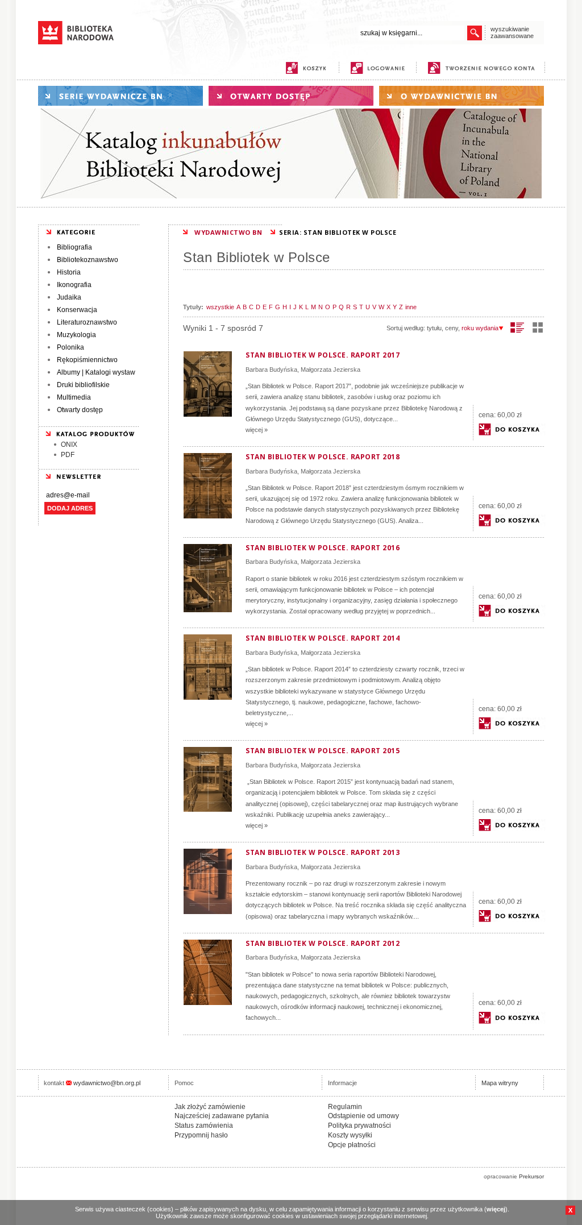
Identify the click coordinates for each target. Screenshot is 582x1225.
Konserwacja (77, 310)
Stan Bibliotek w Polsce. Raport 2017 (323, 355)
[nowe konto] (483, 68)
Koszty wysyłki (350, 1135)
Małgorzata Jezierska (330, 369)
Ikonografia (74, 285)
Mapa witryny (499, 1082)
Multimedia (74, 397)
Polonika (70, 347)
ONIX (69, 445)
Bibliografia (74, 247)
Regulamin (345, 1107)
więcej (496, 1209)
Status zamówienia (203, 1126)
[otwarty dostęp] (291, 96)
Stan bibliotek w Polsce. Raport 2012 (323, 943)
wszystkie (220, 307)
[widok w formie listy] (517, 327)
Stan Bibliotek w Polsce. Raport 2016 (323, 548)
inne (411, 307)
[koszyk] (306, 68)
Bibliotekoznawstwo (87, 260)
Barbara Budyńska (271, 369)
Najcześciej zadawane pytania (221, 1116)
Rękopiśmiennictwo (87, 360)
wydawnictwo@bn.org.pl (106, 1082)
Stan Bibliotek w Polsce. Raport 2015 (323, 750)
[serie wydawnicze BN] (120, 96)
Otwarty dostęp (80, 410)
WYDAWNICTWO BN (228, 232)
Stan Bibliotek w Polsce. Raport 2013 (323, 852)
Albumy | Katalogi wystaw (96, 372)
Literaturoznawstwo (87, 322)
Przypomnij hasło (201, 1135)
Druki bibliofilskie (83, 385)
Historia (69, 272)
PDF (67, 455)
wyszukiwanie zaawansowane (512, 32)
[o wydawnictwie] (461, 96)
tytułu (434, 328)
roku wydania (480, 328)
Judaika (69, 297)
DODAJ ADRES (70, 508)
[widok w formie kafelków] (537, 327)
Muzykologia (76, 335)
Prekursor (531, 1176)
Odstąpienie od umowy (363, 1116)
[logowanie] (380, 68)
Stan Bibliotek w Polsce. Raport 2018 (323, 457)
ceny (451, 328)
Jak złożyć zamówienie (210, 1107)
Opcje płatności (352, 1145)
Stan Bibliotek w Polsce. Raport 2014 (323, 638)
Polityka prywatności (359, 1126)
